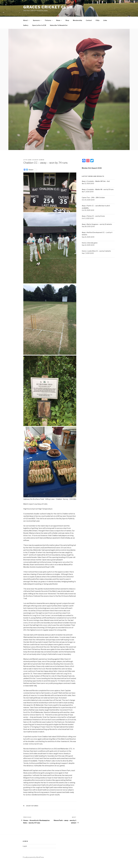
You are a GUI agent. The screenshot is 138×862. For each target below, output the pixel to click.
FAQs (97, 20)
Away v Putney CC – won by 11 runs (93, 216)
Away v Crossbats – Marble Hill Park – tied (96, 181)
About (25, 20)
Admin (41, 159)
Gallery (25, 25)
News (58, 20)
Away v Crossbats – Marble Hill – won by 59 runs (98, 189)
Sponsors (36, 20)
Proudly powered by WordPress (33, 857)
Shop (67, 20)
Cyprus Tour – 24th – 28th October (93, 197)
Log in (25, 846)
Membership (77, 20)
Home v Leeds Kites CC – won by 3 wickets (96, 251)
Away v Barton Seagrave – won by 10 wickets (97, 224)
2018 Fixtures (32, 805)
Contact (89, 20)
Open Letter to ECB (39, 25)
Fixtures (48, 20)
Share (31, 170)
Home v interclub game (89, 243)
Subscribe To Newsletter (59, 25)
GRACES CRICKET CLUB (48, 7)
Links (105, 20)
